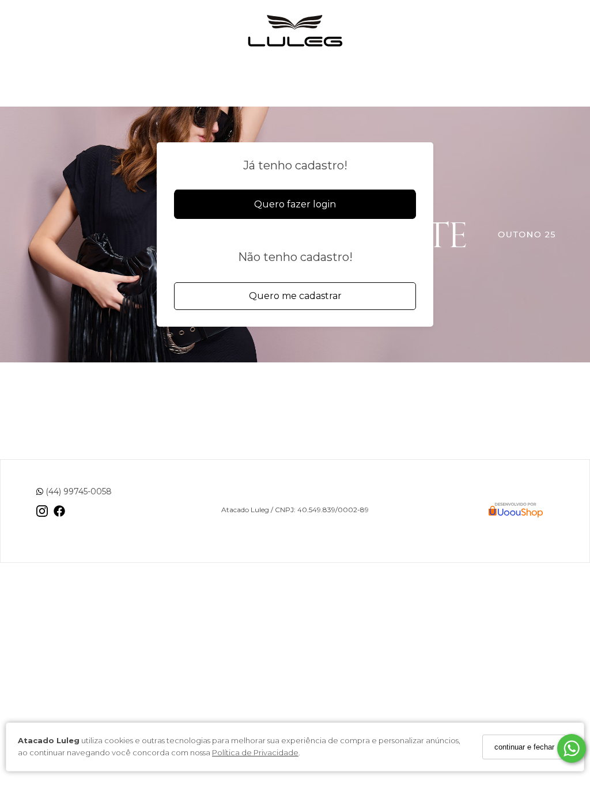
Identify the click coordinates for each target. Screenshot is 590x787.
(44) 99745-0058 (77, 491)
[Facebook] (59, 515)
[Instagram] (42, 515)
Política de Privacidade (255, 752)
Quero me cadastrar (295, 295)
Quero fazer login (295, 204)
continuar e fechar (524, 747)
